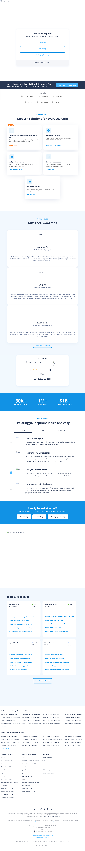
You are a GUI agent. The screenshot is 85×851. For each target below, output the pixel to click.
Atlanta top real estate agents (73, 723)
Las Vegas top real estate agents (52, 720)
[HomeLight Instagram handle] (41, 809)
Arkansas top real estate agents (73, 736)
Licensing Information (42, 837)
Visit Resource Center (43, 681)
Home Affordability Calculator (9, 767)
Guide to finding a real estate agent (19, 620)
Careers (44, 764)
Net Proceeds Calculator (7, 791)
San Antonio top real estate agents (10, 717)
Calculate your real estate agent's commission (22, 617)
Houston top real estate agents (73, 714)
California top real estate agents (10, 739)
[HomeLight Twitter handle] (34, 809)
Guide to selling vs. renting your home (20, 666)
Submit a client (26, 767)
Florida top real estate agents (30, 742)
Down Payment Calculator (8, 770)
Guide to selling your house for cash (54, 624)
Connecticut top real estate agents (52, 739)
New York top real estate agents (10, 714)
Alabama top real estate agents (9, 736)
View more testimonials (42, 345)
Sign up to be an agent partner (30, 760)
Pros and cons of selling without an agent (20, 631)
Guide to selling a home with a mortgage (20, 662)
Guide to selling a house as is (52, 627)
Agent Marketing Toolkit (28, 776)
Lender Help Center (27, 788)
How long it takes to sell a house (18, 669)
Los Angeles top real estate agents (31, 714)
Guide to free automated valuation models (56, 669)
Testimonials (46, 761)
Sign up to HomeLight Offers (29, 764)
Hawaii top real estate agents (73, 742)
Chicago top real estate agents (51, 714)
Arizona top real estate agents (51, 736)
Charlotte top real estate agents (31, 720)
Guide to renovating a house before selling (56, 662)
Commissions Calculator (7, 797)
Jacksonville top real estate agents (31, 723)
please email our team (49, 816)
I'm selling (42, 49)
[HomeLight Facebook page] (38, 809)
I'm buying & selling (42, 55)
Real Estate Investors (48, 773)
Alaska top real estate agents (30, 736)
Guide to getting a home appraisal (54, 658)
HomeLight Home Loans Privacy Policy (42, 835)
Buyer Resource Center (7, 773)
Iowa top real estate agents (72, 745)
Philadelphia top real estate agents (10, 723)
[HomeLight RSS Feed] (51, 809)
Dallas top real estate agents (72, 717)
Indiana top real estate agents (51, 745)
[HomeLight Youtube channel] (44, 809)
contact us (57, 816)
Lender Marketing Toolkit (29, 791)
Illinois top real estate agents (30, 745)
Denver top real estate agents (51, 723)
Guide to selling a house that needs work (56, 631)
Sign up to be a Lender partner (30, 782)
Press (43, 767)
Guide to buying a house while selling (19, 658)
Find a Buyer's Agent (6, 760)
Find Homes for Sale (6, 764)
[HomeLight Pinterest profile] (47, 809)
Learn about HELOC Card (67, 85)
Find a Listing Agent (6, 779)
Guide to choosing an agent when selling (20, 628)
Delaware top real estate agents (73, 739)
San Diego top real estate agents (31, 717)
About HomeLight (47, 757)
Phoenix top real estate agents (51, 717)
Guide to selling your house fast (53, 620)
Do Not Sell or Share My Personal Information (42, 822)
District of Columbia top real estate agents (10, 742)
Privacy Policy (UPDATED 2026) (69, 820)
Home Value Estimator (7, 788)
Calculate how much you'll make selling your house (59, 616)
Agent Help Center (27, 773)
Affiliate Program (47, 770)
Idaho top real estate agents (8, 745)
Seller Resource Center (7, 794)
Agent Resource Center (28, 770)
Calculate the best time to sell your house (21, 654)
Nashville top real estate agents (73, 720)
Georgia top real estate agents (51, 742)
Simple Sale (4, 785)
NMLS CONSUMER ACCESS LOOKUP (42, 834)
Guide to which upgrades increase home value (57, 666)
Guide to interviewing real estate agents (20, 624)
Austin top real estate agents (9, 720)
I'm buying (42, 42)
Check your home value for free (53, 654)
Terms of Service (54, 820)
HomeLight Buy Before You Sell (9, 782)
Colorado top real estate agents (31, 739)
